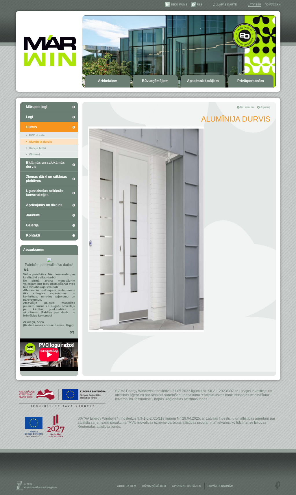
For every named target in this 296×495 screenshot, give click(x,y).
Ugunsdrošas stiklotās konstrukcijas (44, 193)
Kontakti (33, 235)
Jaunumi (33, 215)
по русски (272, 4)
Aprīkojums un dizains (44, 205)
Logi (29, 117)
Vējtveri (34, 154)
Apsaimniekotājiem (203, 81)
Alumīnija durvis (40, 141)
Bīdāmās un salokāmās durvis (45, 165)
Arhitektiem (107, 81)
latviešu (254, 4)
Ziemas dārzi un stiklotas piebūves (46, 179)
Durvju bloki (37, 148)
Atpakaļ (265, 107)
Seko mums (179, 4)
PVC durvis (37, 135)
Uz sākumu (247, 107)
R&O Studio (277, 485)
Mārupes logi (36, 107)
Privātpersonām (250, 81)
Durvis (31, 127)
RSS (199, 4)
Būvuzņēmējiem (155, 81)
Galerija (32, 225)
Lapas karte (227, 4)
